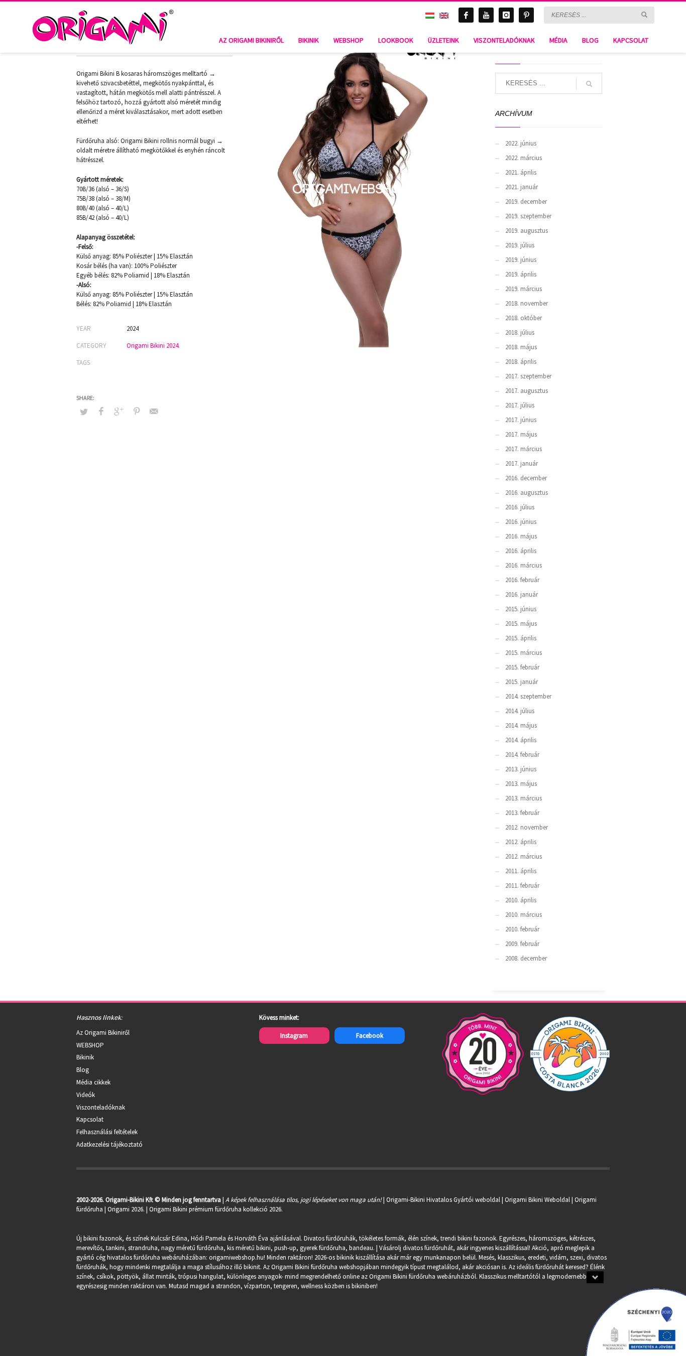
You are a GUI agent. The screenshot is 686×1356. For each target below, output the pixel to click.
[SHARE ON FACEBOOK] (101, 411)
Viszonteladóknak (100, 1107)
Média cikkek (93, 1082)
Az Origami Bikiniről (103, 1032)
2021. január (521, 187)
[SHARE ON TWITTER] (83, 412)
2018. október (523, 318)
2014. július (519, 711)
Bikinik (85, 1057)
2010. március (523, 914)
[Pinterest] (526, 15)
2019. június (520, 259)
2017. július (519, 405)
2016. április (520, 551)
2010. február (522, 929)
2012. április (520, 842)
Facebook (369, 1035)
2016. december (526, 478)
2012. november (526, 827)
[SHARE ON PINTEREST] (136, 411)
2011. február (522, 885)
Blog (82, 1069)
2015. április (520, 638)
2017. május (521, 434)
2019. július (519, 245)
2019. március (523, 289)
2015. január (521, 681)
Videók (85, 1095)
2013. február (522, 812)
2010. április (520, 900)
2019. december (526, 201)
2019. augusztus (526, 230)
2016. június (520, 521)
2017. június (520, 420)
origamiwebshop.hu (236, 1257)
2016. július (519, 507)
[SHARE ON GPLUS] (119, 411)
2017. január (521, 463)
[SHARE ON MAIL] (154, 411)
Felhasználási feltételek (107, 1132)
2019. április (520, 274)
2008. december (526, 958)
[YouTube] (486, 15)
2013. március (523, 798)
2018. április (520, 361)
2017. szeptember (528, 376)
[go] (644, 14)
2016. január (521, 594)
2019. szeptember (528, 216)
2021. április (520, 172)
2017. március (523, 449)
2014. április (520, 740)
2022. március (523, 158)
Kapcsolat (89, 1119)
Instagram (294, 1035)
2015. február (522, 667)
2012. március (523, 856)
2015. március (523, 652)
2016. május (521, 536)
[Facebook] (466, 15)
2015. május (521, 623)
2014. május (521, 725)
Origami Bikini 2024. (153, 345)
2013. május (521, 783)
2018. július (519, 332)
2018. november (526, 303)
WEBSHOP (90, 1045)
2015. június (520, 609)
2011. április (520, 871)
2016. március (523, 565)
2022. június (520, 143)
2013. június (520, 769)
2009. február (522, 943)
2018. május (521, 347)
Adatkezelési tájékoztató (109, 1144)
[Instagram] (506, 15)
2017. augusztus (526, 390)
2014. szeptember (528, 696)
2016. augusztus (526, 492)
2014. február (522, 754)
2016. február (522, 580)
